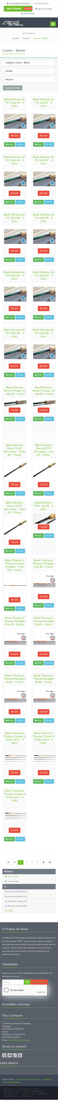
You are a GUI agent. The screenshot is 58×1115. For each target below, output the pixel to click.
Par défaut (9, 911)
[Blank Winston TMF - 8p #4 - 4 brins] (43, 518)
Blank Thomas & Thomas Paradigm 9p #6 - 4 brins (43, 679)
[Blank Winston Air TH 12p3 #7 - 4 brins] (43, 179)
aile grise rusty (26, 1096)
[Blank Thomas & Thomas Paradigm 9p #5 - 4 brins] (14, 697)
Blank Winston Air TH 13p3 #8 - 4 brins (14, 333)
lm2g (33, 1093)
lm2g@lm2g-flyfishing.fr (19, 1040)
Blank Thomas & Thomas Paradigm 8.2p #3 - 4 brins (43, 563)
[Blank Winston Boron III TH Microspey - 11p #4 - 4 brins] (43, 470)
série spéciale (42, 1093)
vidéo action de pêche (11, 1093)
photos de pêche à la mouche (28, 1089)
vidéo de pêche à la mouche (33, 1091)
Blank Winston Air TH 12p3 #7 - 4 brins (43, 160)
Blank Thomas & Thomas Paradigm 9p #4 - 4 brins (43, 621)
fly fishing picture (8, 1089)
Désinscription (39, 982)
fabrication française (11, 1096)
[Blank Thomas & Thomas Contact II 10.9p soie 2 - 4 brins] (14, 758)
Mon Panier (19, 8)
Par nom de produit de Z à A (16, 896)
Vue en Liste (12, 881)
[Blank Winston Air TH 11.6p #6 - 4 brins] (14, 121)
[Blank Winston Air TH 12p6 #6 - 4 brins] (14, 179)
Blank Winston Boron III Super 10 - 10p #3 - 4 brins (14, 390)
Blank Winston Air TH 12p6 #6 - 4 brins (14, 160)
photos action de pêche (12, 1091)
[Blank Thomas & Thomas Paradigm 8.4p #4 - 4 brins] (14, 640)
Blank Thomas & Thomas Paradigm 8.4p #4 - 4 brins (14, 621)
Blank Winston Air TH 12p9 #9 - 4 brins (43, 218)
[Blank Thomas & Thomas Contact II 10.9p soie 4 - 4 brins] (14, 816)
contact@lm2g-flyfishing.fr (19, 4)
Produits (26, 38)
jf (51, 1093)
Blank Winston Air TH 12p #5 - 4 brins (43, 102)
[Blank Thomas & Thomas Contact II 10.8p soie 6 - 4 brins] (43, 758)
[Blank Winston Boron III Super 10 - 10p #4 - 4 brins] (43, 402)
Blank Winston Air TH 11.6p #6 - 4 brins (14, 102)
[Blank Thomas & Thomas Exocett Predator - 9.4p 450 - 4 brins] (14, 585)
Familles (8, 71)
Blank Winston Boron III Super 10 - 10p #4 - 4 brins (43, 390)
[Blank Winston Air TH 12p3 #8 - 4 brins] (14, 236)
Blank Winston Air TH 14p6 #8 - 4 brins (43, 333)
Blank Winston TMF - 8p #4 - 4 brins (43, 506)
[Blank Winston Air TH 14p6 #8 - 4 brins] (43, 352)
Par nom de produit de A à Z (16, 892)
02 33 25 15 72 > (42, 4)
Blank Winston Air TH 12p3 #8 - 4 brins (14, 218)
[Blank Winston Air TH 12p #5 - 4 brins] (43, 121)
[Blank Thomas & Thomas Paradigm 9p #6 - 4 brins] (43, 697)
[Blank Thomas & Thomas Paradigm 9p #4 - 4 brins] (43, 640)
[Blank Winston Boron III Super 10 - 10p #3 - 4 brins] (14, 402)
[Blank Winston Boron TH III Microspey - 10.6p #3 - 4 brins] (14, 470)
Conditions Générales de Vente (27, 1079)
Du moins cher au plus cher (16, 901)
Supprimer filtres (12, 88)
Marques (9, 80)
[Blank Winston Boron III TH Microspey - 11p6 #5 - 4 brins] (14, 528)
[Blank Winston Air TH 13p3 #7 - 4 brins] (43, 294)
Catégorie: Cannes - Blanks (17, 63)
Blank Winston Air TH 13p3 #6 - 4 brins (14, 275)
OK (27, 982)
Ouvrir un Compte (44, 9)
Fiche (20, 144)
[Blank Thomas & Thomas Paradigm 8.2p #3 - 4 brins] (43, 582)
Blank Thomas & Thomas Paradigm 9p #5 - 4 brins (14, 679)
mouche (25, 1093)
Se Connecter (29, 14)
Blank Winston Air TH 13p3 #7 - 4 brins (43, 275)
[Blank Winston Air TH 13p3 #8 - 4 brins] (14, 352)
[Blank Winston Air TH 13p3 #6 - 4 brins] (14, 294)
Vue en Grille (12, 877)
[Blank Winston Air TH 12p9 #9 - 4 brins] (43, 236)
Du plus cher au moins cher (16, 906)
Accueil (15, 38)
